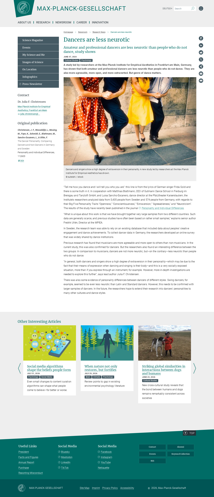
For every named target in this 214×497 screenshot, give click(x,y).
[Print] (201, 80)
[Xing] (201, 66)
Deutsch (167, 8)
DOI (22, 160)
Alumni (180, 447)
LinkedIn (65, 462)
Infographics (29, 76)
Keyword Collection (181, 454)
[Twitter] (201, 59)
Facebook (106, 451)
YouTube (106, 462)
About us (24, 22)
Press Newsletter (32, 84)
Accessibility (127, 487)
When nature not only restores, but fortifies (101, 368)
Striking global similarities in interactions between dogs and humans (163, 369)
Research (43, 22)
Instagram (106, 457)
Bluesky (65, 451)
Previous (19, 368)
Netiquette (103, 467)
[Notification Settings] (201, 8)
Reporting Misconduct (30, 472)
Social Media (67, 446)
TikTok (65, 467)
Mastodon (66, 457)
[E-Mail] (201, 73)
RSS (152, 461)
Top (191, 433)
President (23, 451)
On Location (29, 69)
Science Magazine (32, 40)
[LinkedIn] (201, 45)
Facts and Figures (28, 457)
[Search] (193, 8)
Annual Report (26, 462)
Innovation (100, 22)
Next (194, 368)
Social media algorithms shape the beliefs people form (49, 368)
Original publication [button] (32, 123)
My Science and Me (33, 54)
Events (26, 47)
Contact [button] (23, 95)
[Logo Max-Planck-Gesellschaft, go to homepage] (69, 11)
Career (81, 22)
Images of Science (32, 62)
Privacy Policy (110, 487)
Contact (152, 447)
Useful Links (27, 446)
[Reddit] (201, 52)
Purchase (23, 467)
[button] (194, 163)
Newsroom (63, 22)
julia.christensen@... (30, 114)
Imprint (96, 487)
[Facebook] (201, 38)
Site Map (84, 487)
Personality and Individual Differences (163, 208)
